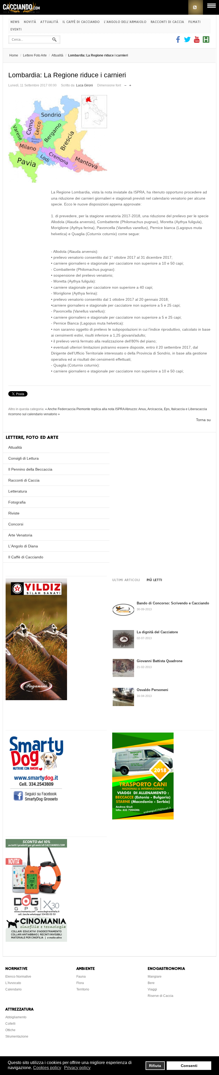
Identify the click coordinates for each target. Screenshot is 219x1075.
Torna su (203, 420)
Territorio (82, 989)
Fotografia (17, 502)
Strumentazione (16, 1036)
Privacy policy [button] (77, 1067)
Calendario (13, 989)
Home (13, 55)
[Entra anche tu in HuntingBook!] (206, 41)
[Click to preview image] (109, 139)
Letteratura (17, 491)
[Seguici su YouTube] (196, 41)
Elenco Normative (18, 976)
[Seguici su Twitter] (187, 41)
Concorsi (15, 524)
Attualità (49, 22)
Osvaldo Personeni (152, 690)
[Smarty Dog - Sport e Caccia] (36, 802)
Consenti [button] (189, 1065)
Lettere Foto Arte (35, 55)
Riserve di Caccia (160, 996)
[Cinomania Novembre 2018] (36, 940)
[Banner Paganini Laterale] (36, 699)
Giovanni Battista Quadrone (159, 661)
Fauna (81, 976)
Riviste (13, 513)
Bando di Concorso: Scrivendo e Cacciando (173, 603)
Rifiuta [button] (155, 1065)
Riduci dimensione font (125, 84)
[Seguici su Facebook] (179, 41)
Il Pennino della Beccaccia (30, 469)
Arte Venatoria (20, 535)
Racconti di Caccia (167, 22)
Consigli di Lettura (23, 458)
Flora (80, 983)
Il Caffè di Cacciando (81, 22)
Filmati (194, 22)
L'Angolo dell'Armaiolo (125, 22)
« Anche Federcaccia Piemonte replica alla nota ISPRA (84, 409)
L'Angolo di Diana (23, 546)
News (14, 22)
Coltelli (10, 1024)
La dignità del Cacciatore (157, 632)
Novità (30, 22)
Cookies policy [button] (47, 1067)
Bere (151, 983)
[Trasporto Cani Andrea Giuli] (143, 818)
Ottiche (10, 1030)
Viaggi (152, 989)
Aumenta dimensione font (130, 84)
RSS (195, 7)
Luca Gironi (84, 85)
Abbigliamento (15, 1017)
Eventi (16, 29)
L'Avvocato (13, 983)
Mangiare (155, 976)
